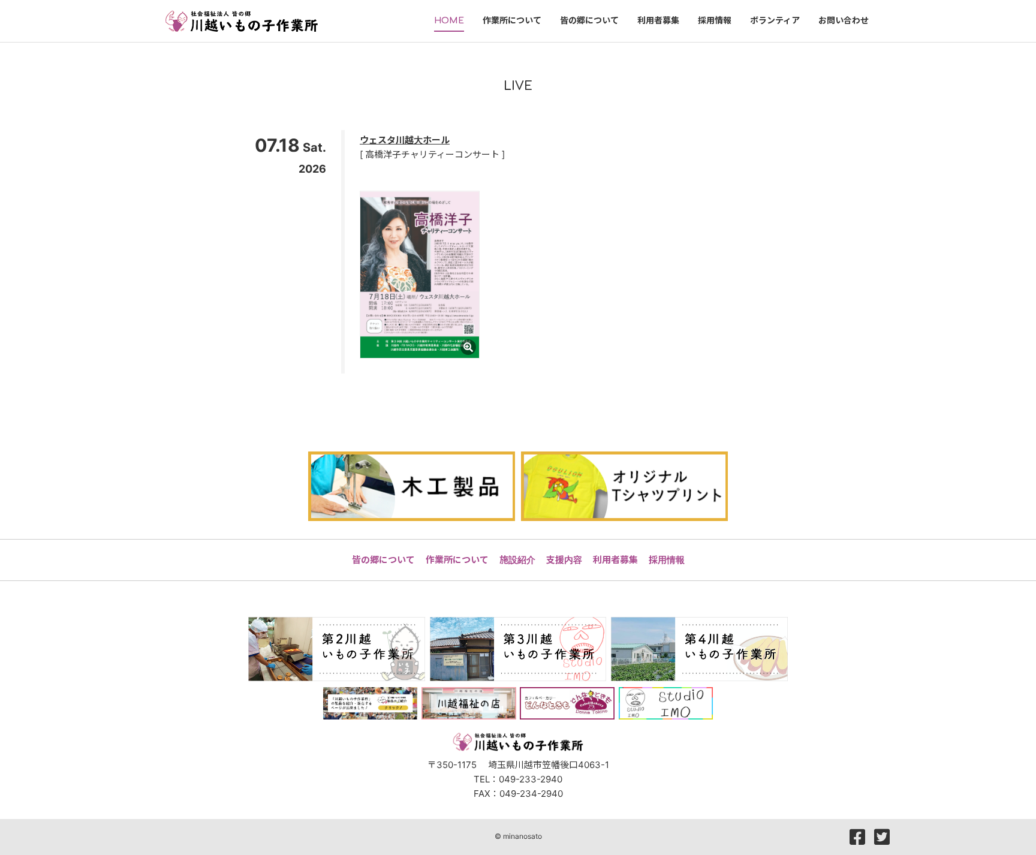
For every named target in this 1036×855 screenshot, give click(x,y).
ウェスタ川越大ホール (405, 140)
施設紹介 (517, 559)
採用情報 (667, 559)
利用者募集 (615, 559)
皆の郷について (383, 559)
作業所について (457, 559)
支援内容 (564, 559)
